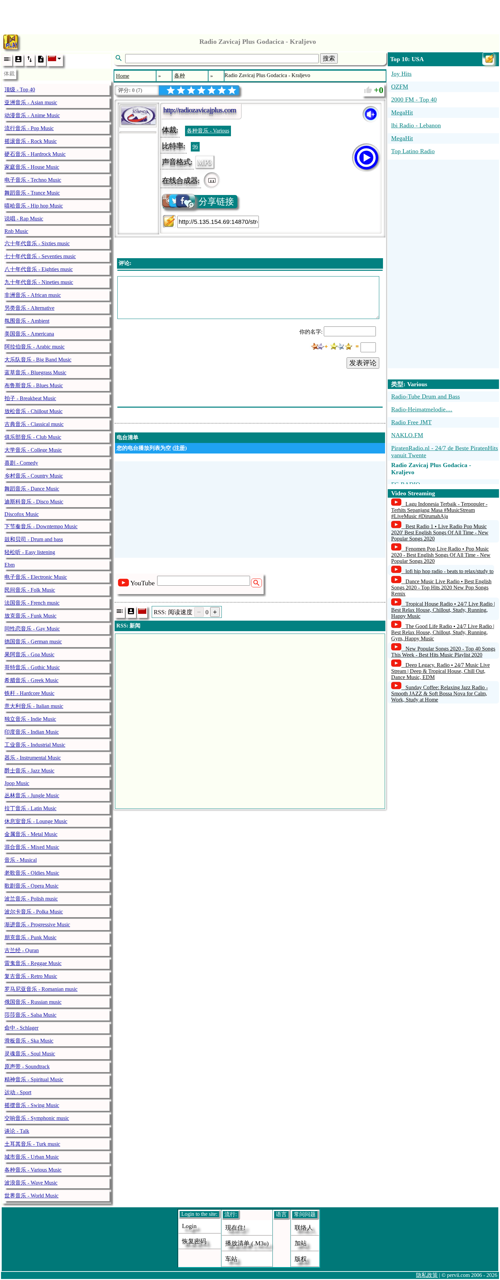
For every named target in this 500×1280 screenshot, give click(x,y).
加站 (301, 1243)
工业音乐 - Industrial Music (34, 745)
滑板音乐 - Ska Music (28, 1041)
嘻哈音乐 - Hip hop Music (33, 206)
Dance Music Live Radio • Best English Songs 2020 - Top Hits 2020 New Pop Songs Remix (441, 588)
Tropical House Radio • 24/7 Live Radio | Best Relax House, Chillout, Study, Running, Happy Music (443, 610)
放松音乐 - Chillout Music (33, 411)
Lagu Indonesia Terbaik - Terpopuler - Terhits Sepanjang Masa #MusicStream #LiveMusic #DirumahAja (439, 510)
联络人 (304, 1227)
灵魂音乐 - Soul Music (29, 1053)
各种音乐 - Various (208, 131)
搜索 (329, 58)
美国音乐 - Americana (29, 334)
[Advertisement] (250, 15)
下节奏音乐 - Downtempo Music (41, 526)
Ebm (9, 565)
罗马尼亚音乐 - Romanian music (41, 989)
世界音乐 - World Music (31, 1195)
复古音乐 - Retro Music (30, 976)
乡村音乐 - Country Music (33, 476)
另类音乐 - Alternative (29, 308)
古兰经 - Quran (21, 950)
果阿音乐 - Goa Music (29, 654)
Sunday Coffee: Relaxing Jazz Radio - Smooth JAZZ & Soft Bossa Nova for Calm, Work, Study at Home (439, 694)
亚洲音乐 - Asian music (30, 102)
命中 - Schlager (21, 1028)
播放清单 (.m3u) (247, 1243)
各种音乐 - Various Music (33, 1170)
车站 (231, 1259)
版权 (301, 1259)
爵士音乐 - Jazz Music (29, 771)
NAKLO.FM (407, 435)
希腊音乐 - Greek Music (31, 680)
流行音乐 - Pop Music (29, 128)
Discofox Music (21, 514)
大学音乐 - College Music (33, 450)
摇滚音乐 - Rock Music (30, 141)
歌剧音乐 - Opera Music (31, 886)
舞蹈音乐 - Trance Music (32, 193)
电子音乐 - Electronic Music (35, 577)
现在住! (235, 1227)
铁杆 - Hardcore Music (29, 693)
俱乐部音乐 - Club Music (32, 437)
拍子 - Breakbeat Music (30, 398)
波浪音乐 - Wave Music (30, 1183)
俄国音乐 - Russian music (33, 1002)
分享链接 (216, 202)
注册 (179, 448)
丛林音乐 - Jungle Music (31, 795)
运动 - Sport (17, 1092)
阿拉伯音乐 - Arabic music (34, 347)
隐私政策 (427, 1275)
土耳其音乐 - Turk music (32, 1144)
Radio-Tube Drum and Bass (425, 396)
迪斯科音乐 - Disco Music (33, 501)
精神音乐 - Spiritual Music (33, 1079)
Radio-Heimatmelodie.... (421, 409)
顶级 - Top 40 (19, 89)
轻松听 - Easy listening (29, 552)
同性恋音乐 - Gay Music (32, 629)
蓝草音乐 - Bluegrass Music (35, 372)
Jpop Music (16, 783)
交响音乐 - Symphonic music (36, 1118)
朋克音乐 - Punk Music (30, 937)
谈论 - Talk (16, 1131)
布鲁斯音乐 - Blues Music (33, 385)
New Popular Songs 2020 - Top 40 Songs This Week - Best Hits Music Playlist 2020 (443, 652)
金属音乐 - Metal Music (30, 834)
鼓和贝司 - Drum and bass (33, 539)
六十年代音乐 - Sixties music (37, 243)
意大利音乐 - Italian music (33, 706)
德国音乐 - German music (33, 641)
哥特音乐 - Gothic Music (32, 667)
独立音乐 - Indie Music (30, 719)
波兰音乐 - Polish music (31, 899)
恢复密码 (194, 1241)
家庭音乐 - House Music (31, 167)
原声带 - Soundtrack (27, 1066)
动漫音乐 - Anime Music (32, 115)
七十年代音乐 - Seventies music (40, 256)
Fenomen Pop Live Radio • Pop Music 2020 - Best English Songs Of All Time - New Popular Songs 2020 (440, 555)
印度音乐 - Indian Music (31, 732)
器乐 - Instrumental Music (32, 758)
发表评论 (363, 363)
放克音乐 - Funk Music (30, 616)
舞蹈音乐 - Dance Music (31, 489)
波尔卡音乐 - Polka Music (33, 911)
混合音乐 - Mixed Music (31, 847)
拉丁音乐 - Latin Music (30, 808)
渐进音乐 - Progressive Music (37, 924)
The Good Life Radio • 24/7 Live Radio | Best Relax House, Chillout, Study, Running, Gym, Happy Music (442, 632)
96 (195, 146)
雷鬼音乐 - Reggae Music (33, 963)
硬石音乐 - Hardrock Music (35, 154)
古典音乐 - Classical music (34, 424)
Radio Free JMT (411, 422)
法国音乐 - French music (32, 603)
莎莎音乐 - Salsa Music (30, 1015)
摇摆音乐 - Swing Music (31, 1105)
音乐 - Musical (20, 860)
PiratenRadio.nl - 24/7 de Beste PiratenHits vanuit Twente (444, 452)
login (189, 1226)
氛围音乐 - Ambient (26, 321)
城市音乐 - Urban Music (31, 1157)
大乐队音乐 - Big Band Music (37, 359)
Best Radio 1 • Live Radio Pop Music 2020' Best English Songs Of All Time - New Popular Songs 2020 (439, 532)
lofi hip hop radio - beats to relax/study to (449, 571)
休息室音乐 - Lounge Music (35, 821)
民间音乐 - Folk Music (29, 590)
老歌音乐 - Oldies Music (31, 873)
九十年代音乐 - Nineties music (38, 282)
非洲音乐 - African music (32, 295)
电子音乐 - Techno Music (32, 180)
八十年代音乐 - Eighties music (38, 269)
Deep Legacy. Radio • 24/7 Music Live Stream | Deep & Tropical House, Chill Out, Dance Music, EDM (440, 671)
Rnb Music (16, 231)
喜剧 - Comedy (21, 463)
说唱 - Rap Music (23, 218)
